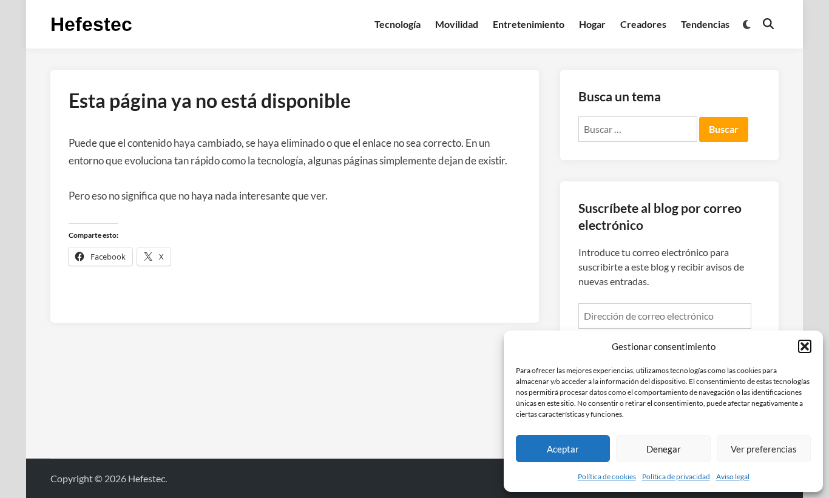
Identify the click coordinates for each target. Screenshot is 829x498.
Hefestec (91, 24)
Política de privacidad (676, 476)
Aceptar (563, 448)
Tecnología (397, 24)
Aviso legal (732, 476)
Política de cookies (607, 476)
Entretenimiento (528, 24)
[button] (805, 346)
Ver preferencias (764, 448)
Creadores (643, 24)
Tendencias (705, 24)
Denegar (663, 448)
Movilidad (456, 24)
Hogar (592, 24)
